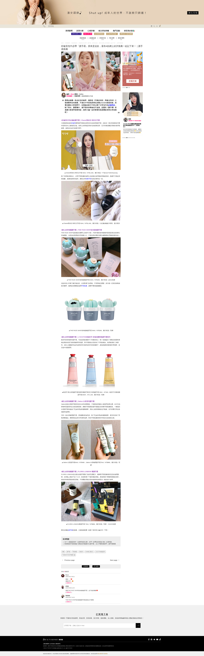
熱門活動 (116, 31)
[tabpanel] (125, 68)
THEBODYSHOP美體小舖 (39, 37)
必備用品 (111, 105)
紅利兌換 (52, 643)
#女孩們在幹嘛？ (112, 34)
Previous (124, 83)
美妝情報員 (74, 43)
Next (141, 83)
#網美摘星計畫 (76, 34)
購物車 (159, 26)
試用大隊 (80, 31)
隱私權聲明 (46, 643)
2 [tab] (124, 87)
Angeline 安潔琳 (133, 119)
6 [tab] (129, 87)
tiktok (160, 639)
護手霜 (4, 37)
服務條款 (106, 653)
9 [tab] (133, 136)
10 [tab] (134, 136)
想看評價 (125, 81)
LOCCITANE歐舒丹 (28, 37)
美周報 (51, 26)
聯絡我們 (58, 643)
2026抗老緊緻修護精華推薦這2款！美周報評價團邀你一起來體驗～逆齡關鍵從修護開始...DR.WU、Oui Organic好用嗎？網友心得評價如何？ (125, 68)
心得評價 (91, 31)
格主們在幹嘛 (103, 31)
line (154, 639)
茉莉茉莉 (68, 595)
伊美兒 (67, 586)
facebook (148, 639)
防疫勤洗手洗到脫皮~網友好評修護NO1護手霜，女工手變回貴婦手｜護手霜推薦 (90, 544)
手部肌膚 (84, 286)
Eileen (67, 575)
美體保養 (132, 110)
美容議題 (69, 96)
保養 (1, 37)
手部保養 (8, 37)
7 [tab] (130, 136)
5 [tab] (128, 87)
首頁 (62, 43)
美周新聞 (69, 31)
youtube (157, 639)
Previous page (69, 560)
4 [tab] (126, 87)
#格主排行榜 (88, 34)
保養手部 (88, 179)
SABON (13, 37)
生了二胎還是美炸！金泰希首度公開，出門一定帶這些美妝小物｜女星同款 (18, 38)
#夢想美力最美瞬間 (126, 34)
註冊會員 (85, 566)
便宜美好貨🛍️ (129, 31)
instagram (151, 639)
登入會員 (96, 566)
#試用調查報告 (99, 34)
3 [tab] (125, 87)
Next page (114, 560)
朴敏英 (73, 123)
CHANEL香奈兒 (19, 37)
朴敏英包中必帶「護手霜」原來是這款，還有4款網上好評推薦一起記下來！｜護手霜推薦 (101, 43)
